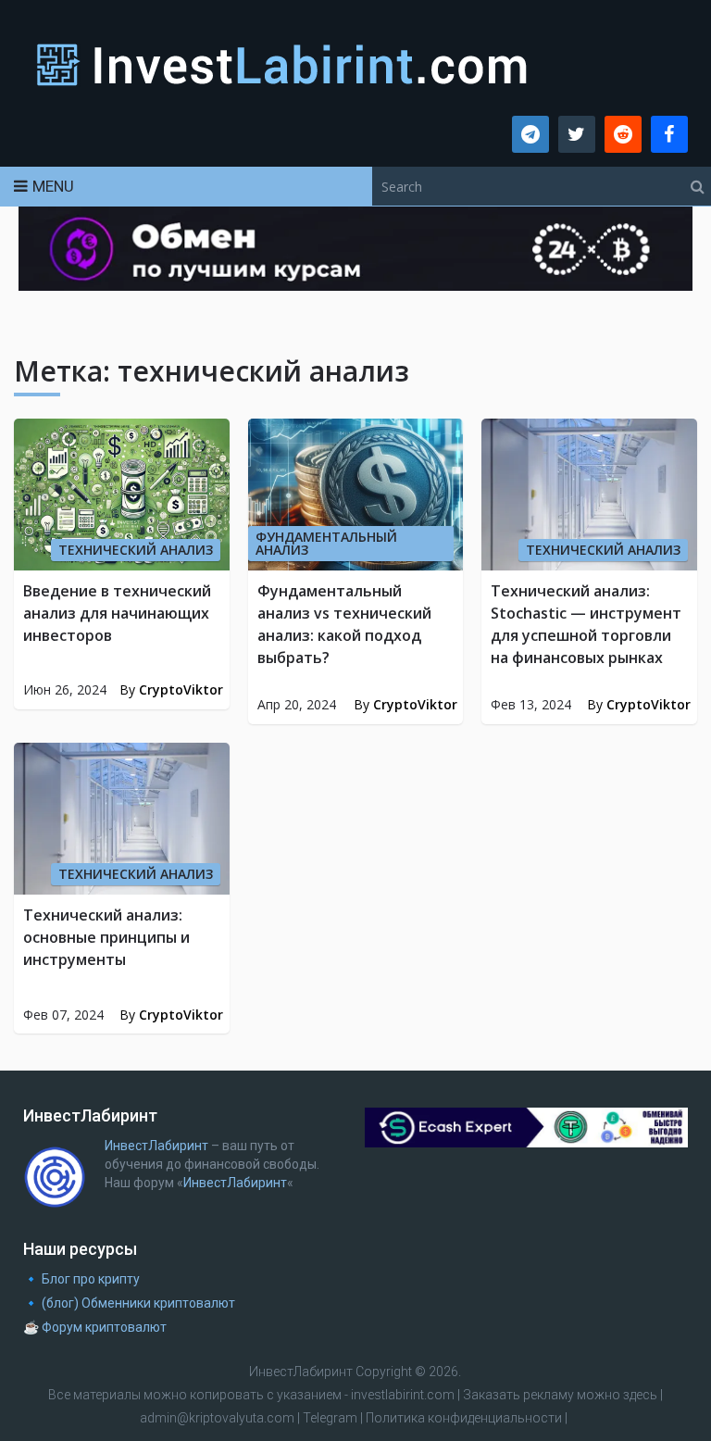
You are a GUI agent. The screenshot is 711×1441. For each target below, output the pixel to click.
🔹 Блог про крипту (81, 1279)
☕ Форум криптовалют (95, 1327)
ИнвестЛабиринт (156, 1145)
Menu (53, 186)
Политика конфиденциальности (464, 1417)
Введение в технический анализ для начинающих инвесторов (117, 613)
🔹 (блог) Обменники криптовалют (129, 1303)
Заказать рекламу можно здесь (561, 1394)
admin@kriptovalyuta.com (217, 1417)
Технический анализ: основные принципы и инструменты (106, 937)
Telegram (330, 1417)
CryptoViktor (181, 689)
